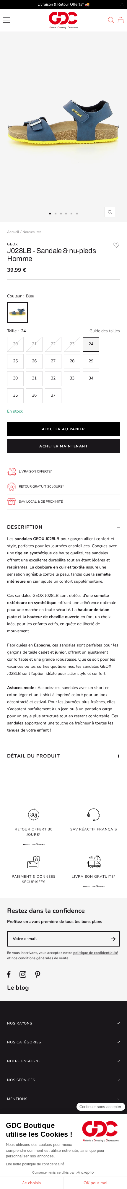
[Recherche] (111, 20)
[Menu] (6, 20)
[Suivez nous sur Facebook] (9, 974)
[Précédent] (9, 127)
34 (91, 378)
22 (53, 344)
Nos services (21, 1080)
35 (15, 395)
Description (25, 527)
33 (72, 378)
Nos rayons (19, 1023)
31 (34, 378)
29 (91, 361)
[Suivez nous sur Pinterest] (37, 974)
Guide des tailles (104, 331)
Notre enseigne (24, 1061)
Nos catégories (24, 1042)
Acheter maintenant (63, 446)
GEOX (12, 244)
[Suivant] (117, 127)
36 (34, 395)
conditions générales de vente (43, 958)
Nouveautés (31, 231)
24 (91, 344)
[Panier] (120, 20)
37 (53, 395)
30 (15, 378)
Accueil (13, 231)
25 (15, 361)
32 (53, 378)
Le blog (18, 987)
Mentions (17, 1099)
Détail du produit (33, 756)
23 (72, 344)
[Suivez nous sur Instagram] (22, 974)
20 (15, 344)
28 (72, 361)
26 (34, 361)
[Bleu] (17, 312)
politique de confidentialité (95, 952)
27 (53, 361)
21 (34, 344)
